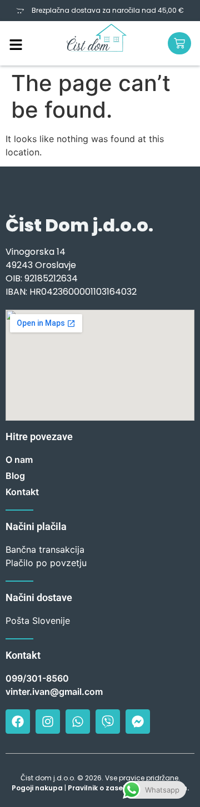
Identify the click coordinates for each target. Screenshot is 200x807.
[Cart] (179, 43)
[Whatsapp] (78, 721)
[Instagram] (48, 721)
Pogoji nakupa (37, 788)
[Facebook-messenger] (138, 721)
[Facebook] (18, 721)
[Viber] (108, 721)
